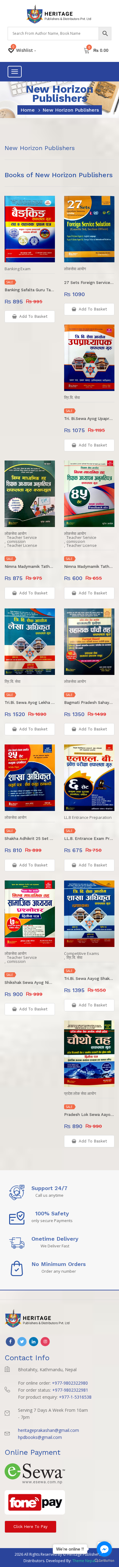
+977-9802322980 (70, 1383)
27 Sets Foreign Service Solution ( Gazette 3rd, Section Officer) (89, 282)
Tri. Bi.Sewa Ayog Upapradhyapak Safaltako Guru (89, 418)
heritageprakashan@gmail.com (48, 1430)
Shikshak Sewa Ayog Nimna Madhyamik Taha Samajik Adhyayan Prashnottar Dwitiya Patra (30, 982)
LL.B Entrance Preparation (88, 817)
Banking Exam (18, 269)
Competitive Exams (81, 954)
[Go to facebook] (104, 1549)
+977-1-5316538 (75, 1397)
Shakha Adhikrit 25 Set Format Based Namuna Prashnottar (30, 838)
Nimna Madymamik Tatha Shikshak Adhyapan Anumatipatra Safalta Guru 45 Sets (89, 566)
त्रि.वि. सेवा (72, 398)
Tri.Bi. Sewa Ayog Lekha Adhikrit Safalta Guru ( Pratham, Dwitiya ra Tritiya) (30, 702)
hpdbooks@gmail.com (40, 1437)
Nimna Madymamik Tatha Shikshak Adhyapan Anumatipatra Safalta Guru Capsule (30, 566)
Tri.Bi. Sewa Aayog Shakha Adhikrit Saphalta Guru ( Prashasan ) (89, 978)
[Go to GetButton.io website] (104, 1561)
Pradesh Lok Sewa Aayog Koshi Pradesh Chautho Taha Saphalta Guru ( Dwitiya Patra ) (89, 1114)
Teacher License (22, 545)
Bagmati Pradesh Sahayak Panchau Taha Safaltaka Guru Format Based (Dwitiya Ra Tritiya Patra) (89, 702)
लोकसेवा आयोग (75, 269)
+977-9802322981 (70, 1390)
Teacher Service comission (22, 539)
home (27, 110)
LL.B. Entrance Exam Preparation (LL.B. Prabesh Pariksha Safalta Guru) (89, 838)
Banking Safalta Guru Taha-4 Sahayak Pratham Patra (30, 290)
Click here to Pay (30, 1526)
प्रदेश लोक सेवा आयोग (80, 1093)
